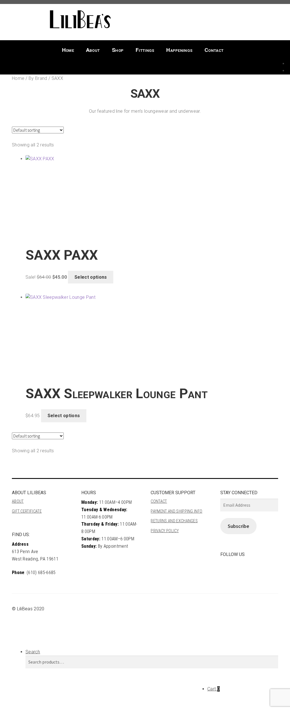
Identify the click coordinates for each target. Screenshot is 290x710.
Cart (213, 689)
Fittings (145, 50)
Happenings (179, 50)
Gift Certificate (27, 511)
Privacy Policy (164, 530)
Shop (117, 50)
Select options (90, 277)
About (93, 50)
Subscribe (238, 526)
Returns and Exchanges (174, 521)
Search (32, 651)
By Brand (38, 78)
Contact (213, 50)
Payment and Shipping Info (176, 511)
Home (68, 50)
